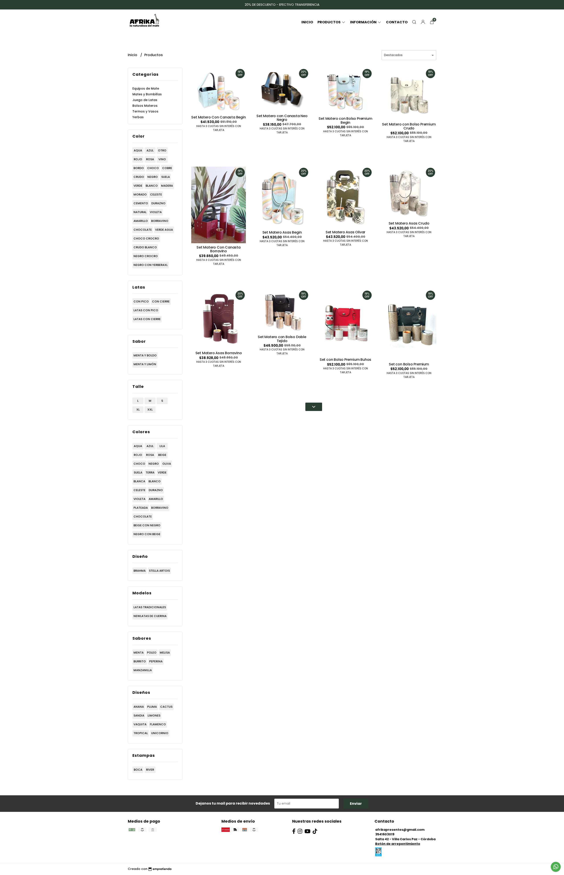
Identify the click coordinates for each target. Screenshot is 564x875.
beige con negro (147, 525)
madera (167, 186)
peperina (156, 661)
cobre (167, 168)
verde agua (164, 230)
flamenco (158, 724)
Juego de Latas (144, 100)
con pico (141, 301)
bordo (139, 168)
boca (138, 770)
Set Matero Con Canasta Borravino (218, 249)
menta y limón (145, 364)
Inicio (307, 22)
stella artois (159, 571)
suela (165, 177)
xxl (150, 409)
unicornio (159, 733)
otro (162, 150)
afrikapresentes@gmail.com (400, 829)
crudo (139, 177)
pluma (152, 707)
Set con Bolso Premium (409, 364)
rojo (138, 159)
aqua (138, 150)
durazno (158, 203)
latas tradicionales (150, 607)
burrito (140, 661)
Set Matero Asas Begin (282, 232)
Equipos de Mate (145, 88)
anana (139, 707)
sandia (139, 715)
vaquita (140, 724)
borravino (159, 221)
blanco (152, 186)
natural (140, 212)
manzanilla (143, 670)
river (150, 770)
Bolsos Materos (145, 105)
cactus (166, 707)
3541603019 (384, 834)
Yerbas (138, 117)
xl (138, 409)
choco (153, 168)
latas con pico (146, 310)
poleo (151, 652)
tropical (141, 733)
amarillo (141, 221)
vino (162, 159)
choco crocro (146, 238)
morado (140, 194)
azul (150, 150)
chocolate (143, 230)
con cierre (161, 301)
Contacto (397, 22)
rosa (150, 159)
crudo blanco (145, 247)
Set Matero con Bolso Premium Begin (345, 120)
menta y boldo (145, 355)
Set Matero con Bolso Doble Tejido (282, 338)
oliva (166, 464)
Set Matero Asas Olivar (345, 232)
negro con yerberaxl (151, 265)
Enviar (356, 803)
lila (162, 446)
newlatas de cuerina (150, 616)
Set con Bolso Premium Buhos (345, 359)
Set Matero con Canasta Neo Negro (282, 117)
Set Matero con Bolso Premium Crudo (409, 126)
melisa (165, 652)
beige (162, 455)
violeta (156, 212)
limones (154, 715)
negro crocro (146, 256)
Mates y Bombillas (147, 94)
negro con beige (147, 534)
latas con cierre (147, 319)
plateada (141, 508)
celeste (156, 194)
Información (363, 22)
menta (139, 652)
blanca (139, 481)
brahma (140, 571)
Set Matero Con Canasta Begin (218, 117)
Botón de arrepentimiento (397, 844)
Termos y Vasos (145, 111)
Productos (329, 22)
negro (152, 177)
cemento (141, 203)
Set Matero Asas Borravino (218, 353)
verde (138, 186)
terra (150, 472)
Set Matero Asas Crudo (409, 223)
